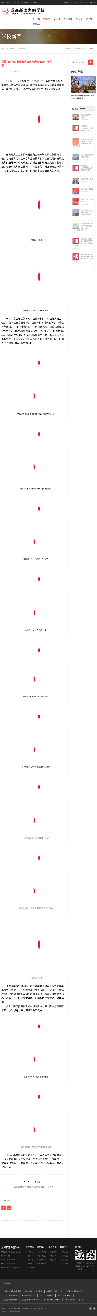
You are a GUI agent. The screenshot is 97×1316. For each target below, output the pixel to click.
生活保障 (68, 19)
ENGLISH (84, 2)
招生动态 (64, 1263)
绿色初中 (53, 1255)
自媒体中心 (91, 48)
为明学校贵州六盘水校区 (74, 1299)
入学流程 (64, 1255)
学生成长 (79, 19)
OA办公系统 (5, 2)
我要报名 (64, 1252)
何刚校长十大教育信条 (87, 200)
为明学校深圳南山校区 (12, 1291)
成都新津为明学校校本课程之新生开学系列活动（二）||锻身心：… (82, 227)
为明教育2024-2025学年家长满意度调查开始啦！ (87, 168)
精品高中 (53, 1259)
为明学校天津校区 (10, 1299)
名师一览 (30, 1255)
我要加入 (36, 24)
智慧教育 (34, 2)
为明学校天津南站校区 (52, 1299)
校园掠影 (30, 1267)
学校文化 (30, 1263)
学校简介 (30, 1252)
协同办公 (25, 2)
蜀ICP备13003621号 (36, 1308)
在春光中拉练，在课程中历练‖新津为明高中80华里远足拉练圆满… (82, 257)
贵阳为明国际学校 (28, 1295)
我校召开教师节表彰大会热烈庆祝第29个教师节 (26, 63)
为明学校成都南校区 (74, 1291)
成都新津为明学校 (7, 1308)
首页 (5, 48)
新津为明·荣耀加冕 (87, 189)
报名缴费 (64, 1259)
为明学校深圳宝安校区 (30, 1299)
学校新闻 (20, 48)
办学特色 (89, 19)
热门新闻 (75, 109)
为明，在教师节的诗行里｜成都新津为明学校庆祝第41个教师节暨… (82, 142)
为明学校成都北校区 (54, 1291)
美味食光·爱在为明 (87, 179)
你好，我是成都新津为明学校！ (87, 156)
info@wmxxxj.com (11, 1267)
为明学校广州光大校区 (34, 1291)
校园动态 (47, 19)
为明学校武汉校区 (10, 1295)
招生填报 (16, 2)
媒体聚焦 (82, 48)
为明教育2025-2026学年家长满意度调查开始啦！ (87, 128)
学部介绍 (58, 19)
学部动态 (74, 48)
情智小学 (53, 1252)
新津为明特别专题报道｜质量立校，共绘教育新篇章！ (87, 212)
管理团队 (30, 1259)
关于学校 (36, 19)
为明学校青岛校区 (64, 1295)
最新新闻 (82, 109)
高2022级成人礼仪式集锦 (87, 116)
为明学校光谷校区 (46, 1295)
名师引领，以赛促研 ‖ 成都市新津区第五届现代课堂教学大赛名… (82, 242)
